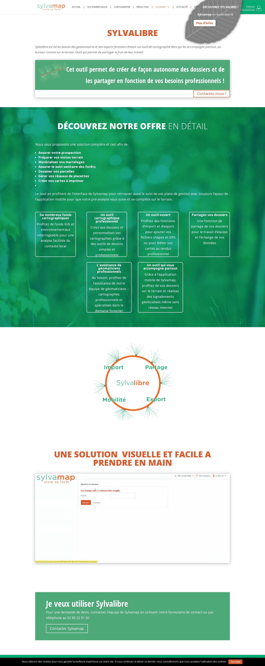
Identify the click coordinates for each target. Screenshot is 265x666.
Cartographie (122, 7)
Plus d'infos (204, 23)
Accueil (76, 7)
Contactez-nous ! (211, 93)
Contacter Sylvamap (67, 628)
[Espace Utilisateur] (250, 9)
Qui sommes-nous (97, 7)
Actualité (181, 7)
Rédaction (143, 7)
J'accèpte (235, 662)
